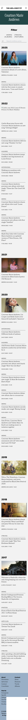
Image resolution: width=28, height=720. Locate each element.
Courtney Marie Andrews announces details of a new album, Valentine (14, 70)
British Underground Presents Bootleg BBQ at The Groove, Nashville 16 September (12, 597)
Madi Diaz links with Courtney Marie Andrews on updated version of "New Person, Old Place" (12, 237)
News (4, 75)
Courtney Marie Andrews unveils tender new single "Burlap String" (13, 408)
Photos (4, 607)
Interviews (6, 167)
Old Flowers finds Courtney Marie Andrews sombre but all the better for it (13, 348)
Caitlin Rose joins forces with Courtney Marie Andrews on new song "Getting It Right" (13, 125)
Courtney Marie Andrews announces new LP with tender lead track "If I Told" (12, 441)
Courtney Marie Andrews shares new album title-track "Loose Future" (13, 204)
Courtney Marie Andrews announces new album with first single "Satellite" (13, 220)
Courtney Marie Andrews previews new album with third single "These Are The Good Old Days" (13, 187)
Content (17, 677)
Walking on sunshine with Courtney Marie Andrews (11, 171)
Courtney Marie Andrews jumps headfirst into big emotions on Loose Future (13, 156)
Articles (5, 621)
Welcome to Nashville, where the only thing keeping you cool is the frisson (13, 579)
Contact (4, 684)
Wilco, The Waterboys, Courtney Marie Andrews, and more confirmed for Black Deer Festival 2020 (13, 480)
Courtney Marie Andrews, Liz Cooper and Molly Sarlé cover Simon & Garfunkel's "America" (12, 317)
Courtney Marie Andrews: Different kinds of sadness (10, 333)
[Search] (2, 8)
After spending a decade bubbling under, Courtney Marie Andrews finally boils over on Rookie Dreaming (13, 657)
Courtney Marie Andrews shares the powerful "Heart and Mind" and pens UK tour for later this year (13, 522)
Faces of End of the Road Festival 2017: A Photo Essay (13, 612)
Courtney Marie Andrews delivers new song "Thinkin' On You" (13, 142)
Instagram (4, 693)
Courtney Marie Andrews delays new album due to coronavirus (13, 394)
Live (3, 585)
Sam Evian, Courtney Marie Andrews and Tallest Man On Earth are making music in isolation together (12, 424)
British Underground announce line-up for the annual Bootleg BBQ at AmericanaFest (12, 640)
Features (17, 682)
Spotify (3, 695)
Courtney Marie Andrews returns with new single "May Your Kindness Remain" (13, 541)
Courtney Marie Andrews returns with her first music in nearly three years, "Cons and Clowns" (13, 87)
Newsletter (5, 680)
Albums (4, 151)
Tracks (4, 536)
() (9, 35)
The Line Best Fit (14, 8)
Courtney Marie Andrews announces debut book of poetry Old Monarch (13, 277)
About (3, 677)
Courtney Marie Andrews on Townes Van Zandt (11, 625)
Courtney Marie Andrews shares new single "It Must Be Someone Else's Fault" (13, 379)
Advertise (4, 682)
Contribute (5, 686)
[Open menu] (26, 8)
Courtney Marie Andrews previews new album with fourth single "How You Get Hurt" (13, 363)
